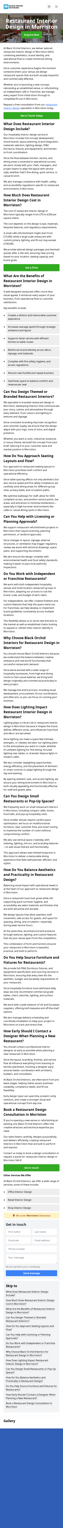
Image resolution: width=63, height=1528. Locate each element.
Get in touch (31, 1167)
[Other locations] (49, 7)
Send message (31, 1273)
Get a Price (31, 267)
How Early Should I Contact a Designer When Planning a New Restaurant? (31, 1396)
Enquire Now (31, 34)
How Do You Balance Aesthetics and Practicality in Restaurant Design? (26, 1379)
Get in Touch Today (32, 115)
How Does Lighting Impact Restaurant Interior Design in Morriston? (27, 1362)
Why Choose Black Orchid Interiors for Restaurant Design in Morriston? (27, 1353)
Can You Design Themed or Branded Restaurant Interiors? (26, 1319)
